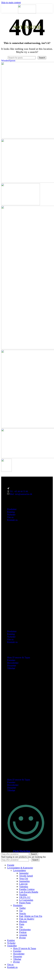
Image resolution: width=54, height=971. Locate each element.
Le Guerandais (26, 900)
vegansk (23, 935)
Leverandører (19, 870)
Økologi (23, 921)
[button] (27, 576)
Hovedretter (12, 663)
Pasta (21, 924)
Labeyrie (23, 884)
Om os (10, 517)
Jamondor (23, 873)
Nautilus (23, 894)
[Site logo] (27, 12)
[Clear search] (37, 57)
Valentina (23, 886)
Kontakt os (12, 520)
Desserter (11, 665)
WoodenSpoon (8, 60)
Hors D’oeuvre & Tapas (18, 657)
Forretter (11, 660)
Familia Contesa (26, 889)
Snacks (22, 913)
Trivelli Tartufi (26, 876)
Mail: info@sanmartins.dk (21, 494)
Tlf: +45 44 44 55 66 (19, 491)
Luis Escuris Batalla (28, 892)
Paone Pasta (25, 902)
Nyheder (11, 514)
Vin (21, 927)
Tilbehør (11, 668)
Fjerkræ (23, 932)
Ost (20, 910)
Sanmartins (24, 881)
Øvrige (22, 937)
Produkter (11, 509)
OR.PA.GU (24, 897)
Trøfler (22, 908)
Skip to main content (11, 2)
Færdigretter (25, 929)
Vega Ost (23, 878)
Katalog (11, 512)
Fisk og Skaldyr (26, 919)
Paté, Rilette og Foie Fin (30, 916)
